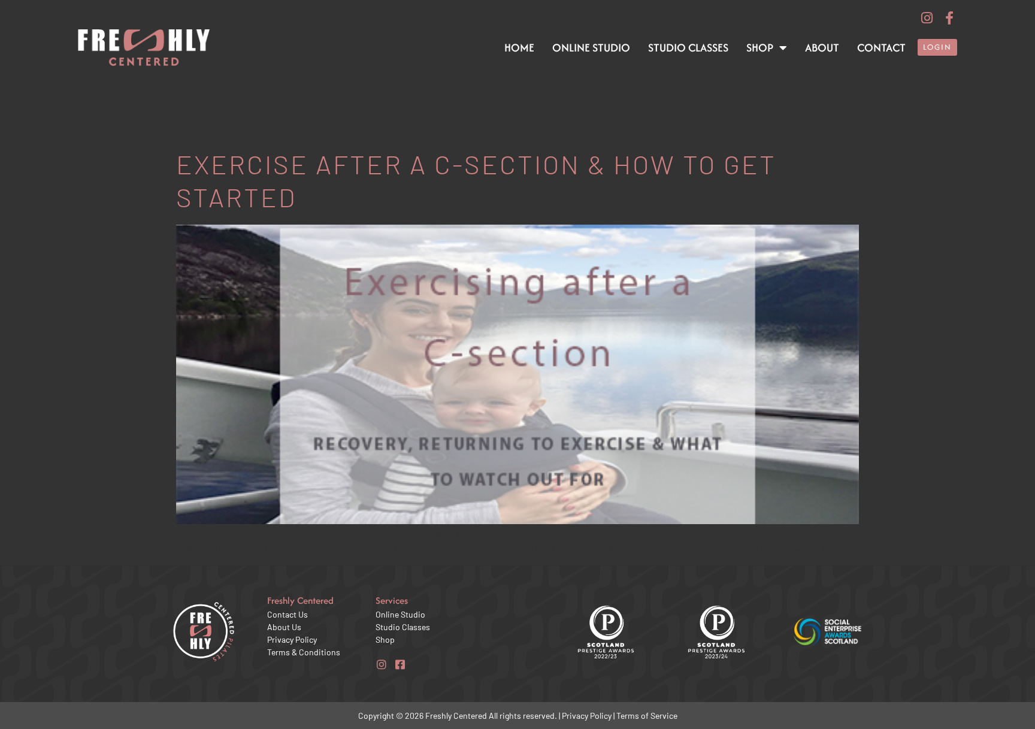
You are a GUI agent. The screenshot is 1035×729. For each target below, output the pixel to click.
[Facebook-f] (949, 18)
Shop (759, 48)
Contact (881, 48)
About (822, 48)
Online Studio (591, 48)
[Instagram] (927, 18)
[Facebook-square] (400, 664)
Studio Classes (688, 48)
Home (519, 48)
